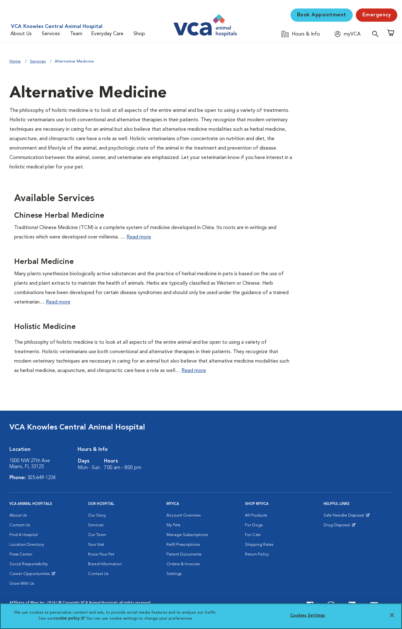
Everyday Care (107, 33)
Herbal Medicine (44, 262)
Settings (174, 574)
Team (76, 33)
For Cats (252, 535)
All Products (256, 515)
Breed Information (105, 564)
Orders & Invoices (183, 564)
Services (51, 33)
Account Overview (183, 515)
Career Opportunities (30, 575)
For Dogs (254, 525)
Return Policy (257, 554)
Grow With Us (21, 584)
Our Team (97, 535)
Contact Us (19, 525)
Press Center (20, 554)
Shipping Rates (259, 545)
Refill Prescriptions (183, 545)
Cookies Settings (307, 616)
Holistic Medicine (45, 327)
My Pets (173, 525)
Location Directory (26, 545)
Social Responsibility (28, 564)
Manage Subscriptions (187, 535)
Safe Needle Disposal (344, 516)
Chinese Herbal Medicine (59, 216)
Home (15, 61)
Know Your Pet (101, 554)
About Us (21, 33)
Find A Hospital (23, 535)
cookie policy (68, 618)
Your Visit (96, 545)
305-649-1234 (41, 477)
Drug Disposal (339, 526)
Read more (139, 237)
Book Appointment (321, 15)
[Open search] (377, 34)
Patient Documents (183, 554)
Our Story (97, 515)
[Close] (392, 615)
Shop (139, 33)
